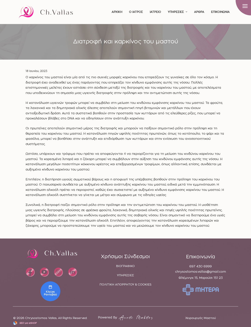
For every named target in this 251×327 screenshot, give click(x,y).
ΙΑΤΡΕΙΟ (155, 12)
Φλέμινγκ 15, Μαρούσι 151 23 (201, 278)
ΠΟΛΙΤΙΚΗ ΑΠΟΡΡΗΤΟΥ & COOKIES (125, 284)
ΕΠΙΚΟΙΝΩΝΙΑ (220, 12)
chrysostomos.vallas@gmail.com (200, 271)
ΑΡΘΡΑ (199, 12)
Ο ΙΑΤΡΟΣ (136, 12)
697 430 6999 (200, 266)
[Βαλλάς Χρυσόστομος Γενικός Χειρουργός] (50, 291)
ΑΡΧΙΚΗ (117, 12)
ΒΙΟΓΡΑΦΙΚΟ (125, 266)
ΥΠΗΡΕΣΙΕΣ (176, 12)
